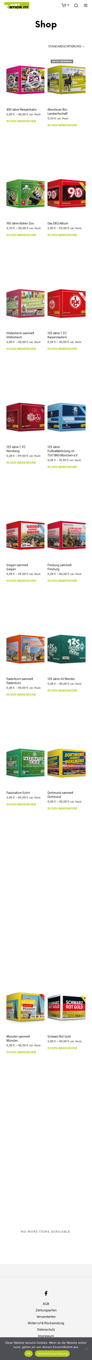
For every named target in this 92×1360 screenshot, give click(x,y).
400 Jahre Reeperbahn (21, 109)
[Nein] (87, 1348)
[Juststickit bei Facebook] (46, 1293)
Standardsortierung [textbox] (64, 46)
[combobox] (62, 47)
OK (29, 1353)
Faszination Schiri (18, 792)
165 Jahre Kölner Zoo (20, 223)
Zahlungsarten (46, 1310)
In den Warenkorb (21, 121)
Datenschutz (46, 1329)
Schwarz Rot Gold (59, 1036)
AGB (46, 1304)
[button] (65, 5)
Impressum (46, 1336)
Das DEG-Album (57, 223)
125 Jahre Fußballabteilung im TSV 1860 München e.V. (62, 451)
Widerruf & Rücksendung (46, 1323)
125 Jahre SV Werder (61, 678)
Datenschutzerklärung (52, 1353)
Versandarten (46, 1316)
